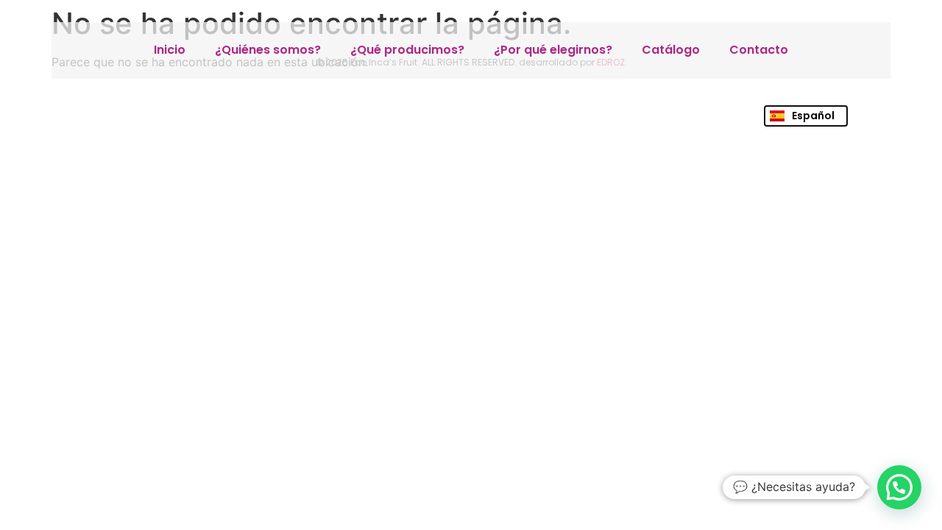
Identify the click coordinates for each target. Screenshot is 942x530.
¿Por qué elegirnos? (553, 49)
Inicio (169, 49)
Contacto (758, 49)
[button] (899, 487)
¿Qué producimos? (407, 49)
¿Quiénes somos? (268, 49)
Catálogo (671, 49)
